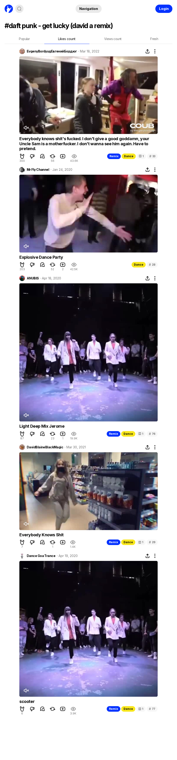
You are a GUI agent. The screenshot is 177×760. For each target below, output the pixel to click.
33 (152, 156)
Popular (24, 39)
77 (152, 709)
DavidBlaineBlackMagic (45, 447)
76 (152, 434)
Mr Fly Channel (38, 169)
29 (152, 542)
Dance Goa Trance (41, 555)
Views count (112, 39)
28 (152, 265)
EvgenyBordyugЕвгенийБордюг (52, 51)
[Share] (147, 51)
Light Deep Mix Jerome (42, 426)
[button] (22, 156)
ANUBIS (33, 278)
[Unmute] (26, 128)
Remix (113, 156)
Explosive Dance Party (41, 257)
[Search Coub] (19, 9)
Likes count (66, 39)
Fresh (154, 39)
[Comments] (42, 156)
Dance (128, 156)
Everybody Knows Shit (41, 534)
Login (164, 8)
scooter (27, 701)
